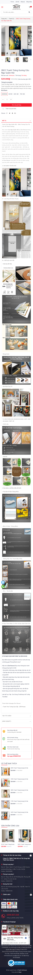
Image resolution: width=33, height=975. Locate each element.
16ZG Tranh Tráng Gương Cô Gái (19, 812)
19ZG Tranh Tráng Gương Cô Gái (19, 779)
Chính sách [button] (6, 894)
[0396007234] (3, 586)
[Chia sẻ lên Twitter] (9, 113)
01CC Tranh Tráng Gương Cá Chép (10, 844)
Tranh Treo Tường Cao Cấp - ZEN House (14, 706)
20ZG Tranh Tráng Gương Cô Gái (19, 768)
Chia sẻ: (3, 113)
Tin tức (12, 1)
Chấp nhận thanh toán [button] (10, 899)
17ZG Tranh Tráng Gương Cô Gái (19, 801)
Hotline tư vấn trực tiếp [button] (11, 911)
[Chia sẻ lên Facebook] (7, 113)
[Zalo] (3, 582)
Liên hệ (17, 1)
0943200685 (9, 871)
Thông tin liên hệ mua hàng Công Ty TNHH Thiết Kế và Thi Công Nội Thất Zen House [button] (16, 857)
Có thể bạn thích (9, 763)
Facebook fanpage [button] (9, 922)
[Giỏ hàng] (29, 7)
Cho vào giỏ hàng (16, 105)
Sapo (20, 972)
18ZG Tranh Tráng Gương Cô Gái (19, 790)
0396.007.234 (13, 915)
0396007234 (17, 756)
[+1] (15, 113)
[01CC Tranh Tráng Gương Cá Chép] (8, 835)
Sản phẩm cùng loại (10, 826)
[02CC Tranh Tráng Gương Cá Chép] (25, 835)
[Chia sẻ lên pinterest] (12, 113)
